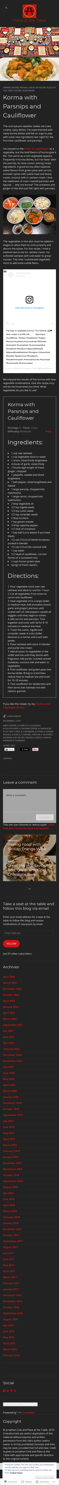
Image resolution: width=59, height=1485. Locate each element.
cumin (40, 731)
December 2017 (12, 1229)
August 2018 (10, 1187)
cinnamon (45, 728)
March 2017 (10, 1277)
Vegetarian (28, 90)
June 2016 (8, 1331)
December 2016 (12, 1295)
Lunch (31, 87)
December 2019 (12, 1103)
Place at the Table (29, 20)
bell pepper (10, 725)
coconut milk (12, 731)
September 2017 (13, 1241)
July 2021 (8, 1031)
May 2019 (8, 1133)
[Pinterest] (15, 1391)
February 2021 (11, 1049)
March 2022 (10, 1019)
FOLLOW (11, 943)
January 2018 (10, 1223)
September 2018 (13, 1181)
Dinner (7, 87)
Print (48, 431)
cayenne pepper (29, 728)
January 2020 (10, 1097)
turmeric (20, 740)
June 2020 (8, 1073)
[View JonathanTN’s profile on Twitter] (8, 1391)
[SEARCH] (6, 8)
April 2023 (9, 1013)
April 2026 (9, 976)
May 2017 (8, 1265)
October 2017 (11, 1235)
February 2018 (11, 1217)
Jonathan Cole (29, 368)
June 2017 (8, 1259)
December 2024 (12, 989)
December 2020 (12, 1055)
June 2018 (8, 1199)
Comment (44, 817)
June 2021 (8, 1037)
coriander (28, 731)
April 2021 (9, 1043)
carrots (23, 725)
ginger (27, 734)
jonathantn (14, 716)
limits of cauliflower (36, 148)
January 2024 (10, 1007)
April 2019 (9, 1139)
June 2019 (8, 1127)
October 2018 (11, 1175)
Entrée (15, 87)
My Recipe (41, 87)
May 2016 (8, 1337)
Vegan (17, 90)
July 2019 (8, 1121)
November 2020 (12, 1061)
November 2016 (12, 1301)
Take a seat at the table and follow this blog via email (28, 906)
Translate (28, 1412)
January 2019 (10, 1157)
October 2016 (11, 1307)
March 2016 (10, 1349)
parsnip (8, 740)
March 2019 (10, 1145)
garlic (17, 734)
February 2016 (11, 1355)
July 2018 (8, 1193)
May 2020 (8, 1079)
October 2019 (11, 1109)
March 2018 (10, 1211)
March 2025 (10, 982)
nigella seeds (34, 737)
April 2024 (9, 1001)
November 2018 (12, 1169)
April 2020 (9, 1085)
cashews (36, 725)
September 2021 (13, 1025)
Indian (23, 87)
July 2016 (8, 1325)
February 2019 (11, 1151)
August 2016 (10, 1319)
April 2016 (9, 1343)
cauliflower (11, 728)
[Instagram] (11, 1391)
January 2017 (10, 1289)
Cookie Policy (16, 1472)
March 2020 (10, 1091)
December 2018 (12, 1163)
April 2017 (9, 1271)
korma (8, 737)
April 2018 (9, 1205)
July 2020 (8, 1067)
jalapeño (48, 734)
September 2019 (13, 1115)
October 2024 (11, 995)
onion (47, 737)
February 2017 (11, 1283)
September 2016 (13, 1313)
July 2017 (8, 1253)
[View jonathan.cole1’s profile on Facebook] (4, 1391)
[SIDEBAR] (29, 889)
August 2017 (10, 1247)
